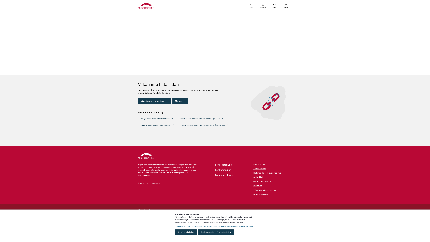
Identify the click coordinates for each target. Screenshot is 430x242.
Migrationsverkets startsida (153, 101)
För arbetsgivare (223, 164)
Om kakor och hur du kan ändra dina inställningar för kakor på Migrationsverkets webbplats (214, 226)
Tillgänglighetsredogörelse (264, 190)
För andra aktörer (224, 175)
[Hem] (146, 156)
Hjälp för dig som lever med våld (267, 173)
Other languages (260, 194)
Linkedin (157, 183)
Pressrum (257, 186)
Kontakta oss (259, 164)
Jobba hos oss (259, 168)
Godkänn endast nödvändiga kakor (216, 232)
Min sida (178, 101)
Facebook (144, 183)
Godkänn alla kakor (185, 232)
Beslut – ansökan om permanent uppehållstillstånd (203, 125)
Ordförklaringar (260, 177)
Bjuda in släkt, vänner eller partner (156, 125)
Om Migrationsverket (262, 181)
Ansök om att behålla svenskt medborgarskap (200, 118)
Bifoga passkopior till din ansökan (155, 118)
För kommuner (223, 170)
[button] (251, 6)
